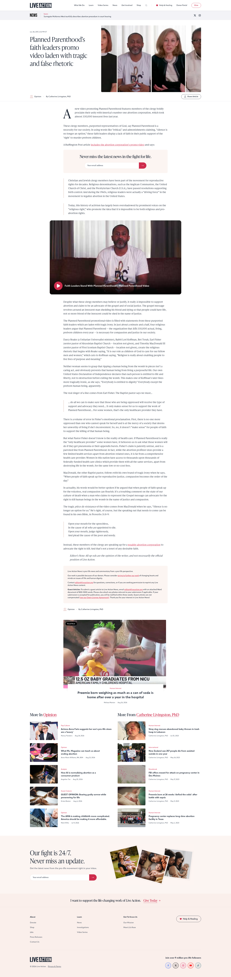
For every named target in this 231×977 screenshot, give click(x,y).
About (32, 917)
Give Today (150, 900)
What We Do (79, 5)
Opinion (37, 96)
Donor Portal (181, 5)
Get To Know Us (130, 917)
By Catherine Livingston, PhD (58, 96)
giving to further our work (128, 575)
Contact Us (34, 942)
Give (196, 5)
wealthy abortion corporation (144, 544)
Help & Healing (165, 5)
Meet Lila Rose (129, 927)
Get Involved (127, 5)
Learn (91, 5)
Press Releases (36, 937)
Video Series (103, 5)
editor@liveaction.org (84, 582)
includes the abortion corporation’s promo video (117, 144)
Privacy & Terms (54, 966)
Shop (139, 5)
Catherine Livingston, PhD (157, 714)
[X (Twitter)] (195, 15)
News (115, 5)
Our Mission (128, 922)
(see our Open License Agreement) (94, 597)
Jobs (31, 932)
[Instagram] (199, 15)
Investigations (83, 927)
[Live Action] (41, 5)
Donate (33, 922)
